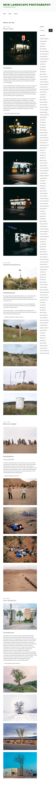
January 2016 (43, 195)
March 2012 (42, 312)
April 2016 (42, 188)
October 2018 (43, 112)
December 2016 (43, 168)
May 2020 (42, 69)
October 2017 (43, 142)
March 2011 (42, 343)
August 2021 (42, 41)
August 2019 (43, 92)
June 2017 (42, 152)
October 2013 (43, 264)
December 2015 (43, 198)
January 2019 (43, 104)
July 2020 (42, 64)
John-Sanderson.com (8, 632)
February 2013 (43, 284)
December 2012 (43, 289)
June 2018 (42, 122)
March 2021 (42, 48)
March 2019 (42, 99)
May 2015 (42, 216)
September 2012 (43, 297)
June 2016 (42, 183)
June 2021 (42, 43)
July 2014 (42, 241)
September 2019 (43, 89)
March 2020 (42, 74)
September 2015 (43, 206)
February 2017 (43, 163)
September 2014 (43, 236)
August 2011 (42, 330)
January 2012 (43, 317)
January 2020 (43, 79)
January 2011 (43, 348)
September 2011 (43, 327)
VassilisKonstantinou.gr (9, 292)
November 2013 (43, 261)
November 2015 (43, 201)
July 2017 (42, 150)
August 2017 (42, 147)
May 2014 (42, 246)
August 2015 (43, 208)
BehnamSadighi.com (8, 456)
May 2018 (42, 125)
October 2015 (43, 203)
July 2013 (42, 272)
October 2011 (43, 325)
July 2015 (42, 211)
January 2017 (43, 165)
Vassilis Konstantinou (12, 265)
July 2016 (42, 180)
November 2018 (43, 109)
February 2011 (43, 345)
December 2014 (43, 229)
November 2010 (43, 353)
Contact (16, 13)
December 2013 (43, 259)
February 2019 (43, 102)
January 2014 (43, 256)
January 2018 (43, 135)
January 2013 (43, 287)
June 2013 (42, 274)
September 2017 (43, 145)
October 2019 (43, 86)
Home (4, 13)
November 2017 (43, 140)
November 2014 (43, 231)
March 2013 (42, 282)
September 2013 (43, 266)
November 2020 (43, 54)
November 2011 (43, 322)
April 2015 (42, 218)
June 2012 (42, 305)
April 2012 (42, 310)
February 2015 (43, 223)
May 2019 (42, 97)
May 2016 (42, 185)
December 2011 (43, 320)
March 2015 (42, 221)
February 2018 (43, 132)
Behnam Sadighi (9, 424)
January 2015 (43, 226)
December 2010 (43, 350)
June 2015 (42, 213)
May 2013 (42, 277)
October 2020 (43, 56)
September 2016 (43, 175)
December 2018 (43, 107)
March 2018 (42, 130)
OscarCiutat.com (7, 67)
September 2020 (43, 59)
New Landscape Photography (27, 4)
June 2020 (42, 66)
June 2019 (42, 94)
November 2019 (43, 84)
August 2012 (42, 299)
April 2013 (42, 279)
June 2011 (42, 335)
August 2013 (43, 269)
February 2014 (43, 254)
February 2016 (43, 193)
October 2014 (43, 234)
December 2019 (43, 81)
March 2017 (42, 160)
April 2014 (42, 249)
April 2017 (42, 157)
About (10, 13)
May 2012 (42, 307)
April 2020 (42, 71)
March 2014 (42, 251)
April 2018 (42, 127)
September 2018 (43, 114)
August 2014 (43, 239)
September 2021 (43, 38)
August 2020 (43, 61)
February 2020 (43, 76)
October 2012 (43, 294)
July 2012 (42, 302)
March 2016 (42, 190)
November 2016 (43, 170)
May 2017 (42, 155)
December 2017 (43, 137)
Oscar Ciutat (8, 29)
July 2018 (42, 119)
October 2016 (43, 173)
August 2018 (43, 117)
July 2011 (42, 332)
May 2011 (42, 337)
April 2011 (42, 340)
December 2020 (43, 51)
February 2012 (43, 315)
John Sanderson (9, 600)
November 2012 (43, 292)
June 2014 (42, 244)
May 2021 (42, 46)
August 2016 (43, 178)
